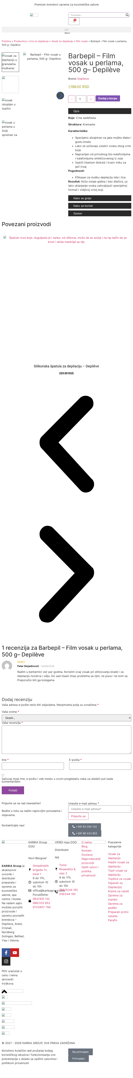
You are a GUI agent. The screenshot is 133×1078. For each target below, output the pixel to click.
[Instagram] (6, 961)
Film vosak (82, 41)
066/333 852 (41, 903)
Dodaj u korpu (107, 98)
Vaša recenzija (12, 722)
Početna (6, 41)
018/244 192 (67, 894)
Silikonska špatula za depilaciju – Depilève (66, 366)
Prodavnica (20, 41)
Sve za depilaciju (39, 41)
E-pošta (75, 759)
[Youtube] (14, 952)
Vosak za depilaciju (62, 41)
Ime (5, 759)
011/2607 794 (42, 907)
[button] (66, 29)
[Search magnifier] (127, 15)
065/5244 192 (68, 890)
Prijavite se (78, 816)
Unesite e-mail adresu (83, 803)
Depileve (83, 78)
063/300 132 (41, 899)
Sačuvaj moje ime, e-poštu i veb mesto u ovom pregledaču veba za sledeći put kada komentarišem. (57, 780)
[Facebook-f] (6, 952)
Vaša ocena (10, 711)
